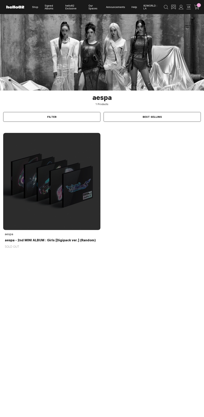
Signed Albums (49, 7)
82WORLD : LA (150, 7)
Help (134, 7)
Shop (35, 7)
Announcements (115, 7)
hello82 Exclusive (70, 7)
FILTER (52, 117)
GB (188, 6)
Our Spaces (92, 7)
